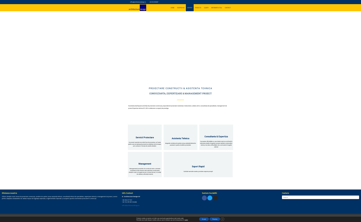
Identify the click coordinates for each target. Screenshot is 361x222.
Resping (214, 219)
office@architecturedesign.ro (130, 205)
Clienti (206, 7)
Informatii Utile (216, 7)
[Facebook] (204, 198)
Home (172, 7)
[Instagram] (232, 2)
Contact (228, 7)
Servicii (189, 7)
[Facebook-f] (226, 2)
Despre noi (180, 7)
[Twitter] (229, 2)
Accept (204, 219)
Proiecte (198, 7)
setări (186, 220)
